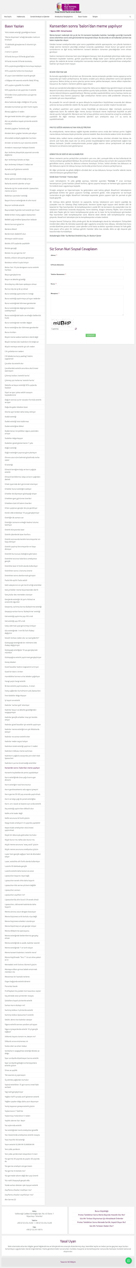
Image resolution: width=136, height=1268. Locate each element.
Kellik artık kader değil (13, 813)
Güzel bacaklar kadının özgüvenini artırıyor (22, 666)
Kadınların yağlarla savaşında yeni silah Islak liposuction (22, 757)
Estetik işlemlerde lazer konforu (17, 534)
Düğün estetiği (10, 447)
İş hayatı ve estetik (12, 700)
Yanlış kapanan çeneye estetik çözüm (20, 1106)
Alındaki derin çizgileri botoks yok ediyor (21, 133)
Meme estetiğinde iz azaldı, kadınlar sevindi (22, 942)
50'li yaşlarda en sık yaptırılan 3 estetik (20, 90)
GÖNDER (90, 335)
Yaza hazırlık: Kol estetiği (15, 1139)
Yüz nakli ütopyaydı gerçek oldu (17, 1180)
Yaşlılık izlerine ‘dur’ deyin (15, 1120)
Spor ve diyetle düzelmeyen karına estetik (21, 1058)
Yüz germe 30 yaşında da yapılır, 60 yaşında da (22, 1160)
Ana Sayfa (7, 16)
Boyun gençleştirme (13, 274)
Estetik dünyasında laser (14, 529)
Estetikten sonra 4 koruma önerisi (18, 570)
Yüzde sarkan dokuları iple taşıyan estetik (21, 1185)
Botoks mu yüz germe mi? (15, 253)
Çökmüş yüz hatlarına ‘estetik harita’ (19, 380)
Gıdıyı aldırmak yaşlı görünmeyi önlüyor (20, 625)
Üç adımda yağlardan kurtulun (17, 1079)
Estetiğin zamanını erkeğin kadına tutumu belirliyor (21, 523)
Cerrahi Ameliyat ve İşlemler (39, 16)
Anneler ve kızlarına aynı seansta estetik (21, 142)
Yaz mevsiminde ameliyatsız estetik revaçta (22, 1134)
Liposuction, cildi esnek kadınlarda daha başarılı (20, 905)
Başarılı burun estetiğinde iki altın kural (20, 200)
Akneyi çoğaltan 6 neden (14, 111)
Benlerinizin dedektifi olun (15, 233)
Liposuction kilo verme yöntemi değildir (20, 885)
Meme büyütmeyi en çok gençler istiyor (20, 926)
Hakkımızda (21, 16)
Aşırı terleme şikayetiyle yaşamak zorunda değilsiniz (22, 153)
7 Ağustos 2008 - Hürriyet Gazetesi (61, 31)
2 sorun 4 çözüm (11, 51)
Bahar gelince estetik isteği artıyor (18, 178)
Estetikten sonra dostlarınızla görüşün (20, 575)
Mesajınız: (55, 293)
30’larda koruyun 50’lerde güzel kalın (19, 56)
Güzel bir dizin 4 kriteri (14, 671)
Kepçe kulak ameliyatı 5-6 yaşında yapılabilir (22, 822)
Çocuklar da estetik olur (14, 363)
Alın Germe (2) (10, 1199)
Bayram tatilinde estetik (14, 205)
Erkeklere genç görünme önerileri (18, 498)
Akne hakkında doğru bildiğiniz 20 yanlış (21, 102)
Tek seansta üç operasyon (15, 1075)
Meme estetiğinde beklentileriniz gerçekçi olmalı (21, 937)
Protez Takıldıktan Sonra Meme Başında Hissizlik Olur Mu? (101, 1214)
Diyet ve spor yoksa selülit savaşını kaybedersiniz (18, 393)
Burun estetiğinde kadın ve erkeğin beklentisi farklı (23, 316)
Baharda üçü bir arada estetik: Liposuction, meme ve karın (22, 189)
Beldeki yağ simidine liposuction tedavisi (21, 219)
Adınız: (54, 255)
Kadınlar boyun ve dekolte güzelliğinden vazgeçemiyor (20, 711)
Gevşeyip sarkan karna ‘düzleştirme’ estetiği (22, 611)
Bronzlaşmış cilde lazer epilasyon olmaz (21, 284)
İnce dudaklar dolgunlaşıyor (15, 695)
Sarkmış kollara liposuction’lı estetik (19, 1014)
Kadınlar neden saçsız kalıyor (16, 741)
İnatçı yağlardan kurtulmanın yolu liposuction (23, 690)
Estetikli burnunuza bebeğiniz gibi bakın (21, 553)
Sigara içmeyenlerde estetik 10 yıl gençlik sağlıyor (21, 1030)
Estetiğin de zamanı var (14, 517)
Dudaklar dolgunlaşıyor (14, 438)
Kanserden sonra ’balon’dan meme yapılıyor (22, 767)
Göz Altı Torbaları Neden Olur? (102, 1225)
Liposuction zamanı (12, 890)
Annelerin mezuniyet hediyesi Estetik (20, 147)
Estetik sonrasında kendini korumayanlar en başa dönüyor (22, 540)
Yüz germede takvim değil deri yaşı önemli (21, 1175)
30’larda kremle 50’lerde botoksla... (19, 61)
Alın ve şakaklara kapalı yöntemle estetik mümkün (21, 122)
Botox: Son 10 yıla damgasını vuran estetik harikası (22, 268)
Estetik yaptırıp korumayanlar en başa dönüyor (20, 547)
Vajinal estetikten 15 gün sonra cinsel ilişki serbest (22, 1086)
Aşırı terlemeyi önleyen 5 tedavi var (19, 164)
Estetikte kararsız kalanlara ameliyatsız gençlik (21, 560)
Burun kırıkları (10, 332)
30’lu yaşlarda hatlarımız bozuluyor (19, 70)
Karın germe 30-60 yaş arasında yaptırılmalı (22, 794)
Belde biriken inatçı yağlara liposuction (20, 214)
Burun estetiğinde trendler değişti (18, 322)
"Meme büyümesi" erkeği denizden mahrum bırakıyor (22, 38)
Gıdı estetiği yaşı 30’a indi (15, 621)
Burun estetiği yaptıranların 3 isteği (19, 293)
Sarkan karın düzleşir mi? (15, 1005)
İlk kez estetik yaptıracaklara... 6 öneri (20, 686)
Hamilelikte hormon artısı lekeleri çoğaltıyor (22, 676)
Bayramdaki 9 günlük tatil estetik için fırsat (22, 210)
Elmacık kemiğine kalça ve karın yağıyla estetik (20, 470)
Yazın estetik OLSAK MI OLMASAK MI (19, 1144)
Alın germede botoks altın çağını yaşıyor (21, 116)
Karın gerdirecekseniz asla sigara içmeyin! (21, 789)
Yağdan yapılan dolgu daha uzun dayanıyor (22, 1101)
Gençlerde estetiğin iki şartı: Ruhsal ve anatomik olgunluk (20, 600)
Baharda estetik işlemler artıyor (17, 183)
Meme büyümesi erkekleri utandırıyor (20, 921)
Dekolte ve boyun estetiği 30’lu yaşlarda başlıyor (21, 386)
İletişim (95, 16)
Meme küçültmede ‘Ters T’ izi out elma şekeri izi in (23, 958)
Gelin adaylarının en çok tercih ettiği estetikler (23, 585)
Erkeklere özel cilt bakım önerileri (18, 503)
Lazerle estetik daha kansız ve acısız (19, 870)
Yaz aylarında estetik (13, 1125)
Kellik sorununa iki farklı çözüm (17, 818)
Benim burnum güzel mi (14, 224)
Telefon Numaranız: (58, 274)
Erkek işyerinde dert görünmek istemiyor (21, 484)
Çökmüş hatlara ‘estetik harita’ (17, 375)
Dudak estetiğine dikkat (14, 426)
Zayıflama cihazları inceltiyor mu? (18, 1190)
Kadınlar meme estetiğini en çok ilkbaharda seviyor (22, 730)
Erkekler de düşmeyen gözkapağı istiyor (21, 493)
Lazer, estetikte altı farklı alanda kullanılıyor (22, 861)
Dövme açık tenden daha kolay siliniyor (20, 411)
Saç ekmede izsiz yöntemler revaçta (19, 995)
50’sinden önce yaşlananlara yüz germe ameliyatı (20, 96)
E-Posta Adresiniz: (57, 265)
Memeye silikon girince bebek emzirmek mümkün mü (21, 970)
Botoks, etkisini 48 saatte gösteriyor (19, 257)
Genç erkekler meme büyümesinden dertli (21, 589)
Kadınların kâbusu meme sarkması (18, 750)
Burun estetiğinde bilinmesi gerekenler (20, 303)
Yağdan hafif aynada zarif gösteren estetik (22, 1096)
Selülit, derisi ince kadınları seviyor (18, 1019)
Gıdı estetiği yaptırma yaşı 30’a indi (19, 616)
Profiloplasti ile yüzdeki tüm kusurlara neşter (23, 991)
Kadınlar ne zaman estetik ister (17, 736)
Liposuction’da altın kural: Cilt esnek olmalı (21, 899)
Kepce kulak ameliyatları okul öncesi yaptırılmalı (19, 829)
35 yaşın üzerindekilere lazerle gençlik (20, 75)
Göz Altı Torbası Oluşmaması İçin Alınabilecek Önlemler (101, 1218)
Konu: (53, 284)
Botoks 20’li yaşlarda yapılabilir (17, 243)
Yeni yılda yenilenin (12, 1149)
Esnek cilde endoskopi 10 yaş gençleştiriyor (22, 512)
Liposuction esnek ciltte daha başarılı (19, 880)
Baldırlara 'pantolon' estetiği (16, 195)
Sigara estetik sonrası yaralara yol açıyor (21, 1024)
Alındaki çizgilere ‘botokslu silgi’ (17, 128)
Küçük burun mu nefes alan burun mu (20, 839)
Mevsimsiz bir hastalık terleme (17, 976)
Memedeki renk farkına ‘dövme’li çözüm (21, 964)
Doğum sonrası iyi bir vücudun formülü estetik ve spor (23, 401)
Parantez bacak (11, 986)
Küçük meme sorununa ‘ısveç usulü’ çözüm (21, 844)
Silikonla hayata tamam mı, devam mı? (20, 1036)
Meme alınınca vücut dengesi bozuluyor (20, 911)
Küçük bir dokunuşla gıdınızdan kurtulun (20, 835)
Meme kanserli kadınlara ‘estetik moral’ (21, 952)
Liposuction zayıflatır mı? (15, 894)
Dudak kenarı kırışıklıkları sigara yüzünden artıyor (21, 432)
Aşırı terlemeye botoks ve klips (17, 159)
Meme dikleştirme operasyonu (17, 930)
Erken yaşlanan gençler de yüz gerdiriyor (21, 508)
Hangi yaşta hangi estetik (15, 681)
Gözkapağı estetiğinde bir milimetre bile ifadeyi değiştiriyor (21, 644)
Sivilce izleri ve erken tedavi (16, 1046)
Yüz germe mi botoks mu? (15, 1170)
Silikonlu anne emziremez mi (16, 1041)
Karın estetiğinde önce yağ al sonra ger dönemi (20, 778)
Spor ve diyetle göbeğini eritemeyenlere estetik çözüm (21, 1064)
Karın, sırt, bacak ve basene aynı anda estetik (23, 803)
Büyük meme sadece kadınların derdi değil (21, 337)
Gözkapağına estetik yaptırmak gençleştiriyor (23, 657)
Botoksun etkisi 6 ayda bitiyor (17, 262)
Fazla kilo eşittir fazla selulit (16, 580)
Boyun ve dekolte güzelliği (15, 279)
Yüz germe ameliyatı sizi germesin (18, 1166)
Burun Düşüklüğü (101, 1211)
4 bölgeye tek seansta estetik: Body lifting (21, 80)
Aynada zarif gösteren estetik (17, 169)
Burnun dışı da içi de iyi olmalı (16, 288)
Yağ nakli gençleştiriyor (14, 1091)
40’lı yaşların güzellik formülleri (17, 85)
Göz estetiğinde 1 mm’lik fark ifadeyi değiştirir (19, 632)
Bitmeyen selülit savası (14, 238)
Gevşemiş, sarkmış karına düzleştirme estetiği (23, 606)
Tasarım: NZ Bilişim (68, 1261)
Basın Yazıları (82, 16)
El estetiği (9, 464)
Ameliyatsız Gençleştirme (64, 16)
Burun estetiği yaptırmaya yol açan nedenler (22, 298)
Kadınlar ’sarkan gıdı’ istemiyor (17, 705)
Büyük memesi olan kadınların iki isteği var (22, 341)
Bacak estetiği (10, 174)
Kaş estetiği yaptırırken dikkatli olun (19, 808)
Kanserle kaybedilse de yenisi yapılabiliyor (21, 772)
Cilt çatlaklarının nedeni (14, 351)
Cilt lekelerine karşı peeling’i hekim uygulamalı (19, 357)
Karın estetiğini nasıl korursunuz (18, 784)
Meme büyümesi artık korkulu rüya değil (21, 916)
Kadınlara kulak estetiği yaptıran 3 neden (21, 746)
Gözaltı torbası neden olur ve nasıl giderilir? (22, 637)
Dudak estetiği (10, 416)
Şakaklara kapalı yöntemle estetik (18, 1000)
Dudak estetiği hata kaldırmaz (17, 421)
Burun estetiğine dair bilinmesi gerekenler (21, 327)
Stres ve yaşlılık (11, 1070)
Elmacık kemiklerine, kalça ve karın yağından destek (22, 478)
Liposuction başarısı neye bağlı (17, 875)
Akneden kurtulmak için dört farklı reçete (21, 106)
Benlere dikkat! (11, 229)
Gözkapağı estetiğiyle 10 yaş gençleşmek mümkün (21, 651)
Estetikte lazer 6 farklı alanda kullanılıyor (21, 565)
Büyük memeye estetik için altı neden (20, 346)
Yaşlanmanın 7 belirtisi (14, 1111)
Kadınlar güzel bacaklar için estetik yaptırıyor (23, 724)
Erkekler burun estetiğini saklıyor (18, 488)
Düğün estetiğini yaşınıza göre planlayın (21, 452)
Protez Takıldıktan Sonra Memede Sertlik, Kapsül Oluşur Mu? (101, 1222)
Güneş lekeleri (10, 662)
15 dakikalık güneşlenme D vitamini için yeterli (20, 45)
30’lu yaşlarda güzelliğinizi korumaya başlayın (23, 66)
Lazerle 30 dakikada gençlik (16, 866)
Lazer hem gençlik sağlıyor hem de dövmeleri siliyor (23, 855)
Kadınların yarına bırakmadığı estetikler (20, 763)
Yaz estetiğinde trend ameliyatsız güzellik (21, 1130)
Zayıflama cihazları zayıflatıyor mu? (19, 1194)
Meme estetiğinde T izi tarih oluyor (19, 947)
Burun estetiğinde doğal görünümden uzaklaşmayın (19, 309)
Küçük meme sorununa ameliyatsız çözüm (21, 849)
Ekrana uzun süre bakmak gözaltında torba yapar (22, 458)
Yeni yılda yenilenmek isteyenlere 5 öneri (21, 1154)
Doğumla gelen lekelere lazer (16, 407)
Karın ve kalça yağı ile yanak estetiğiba (20, 799)
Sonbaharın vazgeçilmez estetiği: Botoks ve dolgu (22, 1052)
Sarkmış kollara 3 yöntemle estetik (19, 1010)
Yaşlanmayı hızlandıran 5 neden (17, 1115)
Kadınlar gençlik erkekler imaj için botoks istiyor (21, 718)
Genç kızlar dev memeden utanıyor (18, 594)
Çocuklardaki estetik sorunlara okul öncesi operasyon (21, 369)
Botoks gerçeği (11, 248)
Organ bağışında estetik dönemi (17, 981)
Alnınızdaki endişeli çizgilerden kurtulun (20, 138)
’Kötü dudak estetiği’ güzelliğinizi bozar (20, 32)
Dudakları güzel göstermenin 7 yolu (19, 443)
